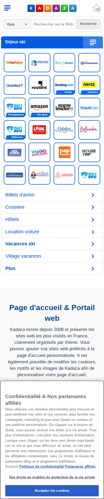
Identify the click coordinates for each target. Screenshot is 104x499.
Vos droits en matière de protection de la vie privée (52, 477)
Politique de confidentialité (41, 466)
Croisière (15, 207)
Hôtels (12, 219)
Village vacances (23, 256)
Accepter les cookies (52, 491)
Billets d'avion (19, 194)
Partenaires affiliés (80, 466)
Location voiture (22, 231)
